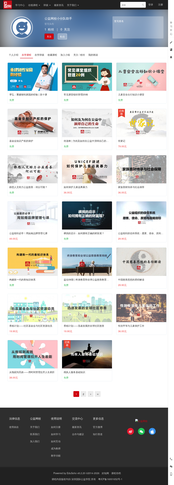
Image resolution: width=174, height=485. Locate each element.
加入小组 (65, 54)
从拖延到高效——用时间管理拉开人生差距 (32, 372)
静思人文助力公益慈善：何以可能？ (28, 187)
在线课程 (33, 5)
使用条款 (14, 427)
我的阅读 (93, 54)
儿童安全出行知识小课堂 (131, 94)
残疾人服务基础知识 (74, 372)
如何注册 (55, 427)
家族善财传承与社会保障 (131, 187)
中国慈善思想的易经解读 (131, 279)
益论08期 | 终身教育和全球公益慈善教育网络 (87, 279)
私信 (62, 36)
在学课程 (26, 54)
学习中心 (20, 5)
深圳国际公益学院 (81, 479)
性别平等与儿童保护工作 (131, 325)
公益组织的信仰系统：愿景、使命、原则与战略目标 (145, 233)
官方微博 (97, 427)
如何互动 (55, 441)
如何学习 (55, 434)
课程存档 (116, 473)
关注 (49, 36)
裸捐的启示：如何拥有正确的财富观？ (84, 233)
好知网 (105, 473)
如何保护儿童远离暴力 (76, 187)
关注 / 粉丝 (79, 54)
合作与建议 (78, 434)
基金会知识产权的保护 (21, 140)
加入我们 (35, 441)
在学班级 (39, 54)
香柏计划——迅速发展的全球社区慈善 (84, 325)
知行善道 (97, 434)
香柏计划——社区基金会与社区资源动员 (30, 325)
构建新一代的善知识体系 (22, 279)
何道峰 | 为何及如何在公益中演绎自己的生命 (87, 140)
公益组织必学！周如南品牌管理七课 (28, 233)
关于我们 (72, 5)
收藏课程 (52, 54)
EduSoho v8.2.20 (76, 473)
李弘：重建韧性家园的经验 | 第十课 (28, 94)
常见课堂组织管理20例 (76, 94)
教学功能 (55, 455)
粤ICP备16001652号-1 (110, 479)
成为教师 (55, 448)
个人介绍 (13, 54)
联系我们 (35, 434)
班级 (46, 5)
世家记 (121, 140)
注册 (160, 4)
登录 (150, 4)
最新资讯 (59, 5)
